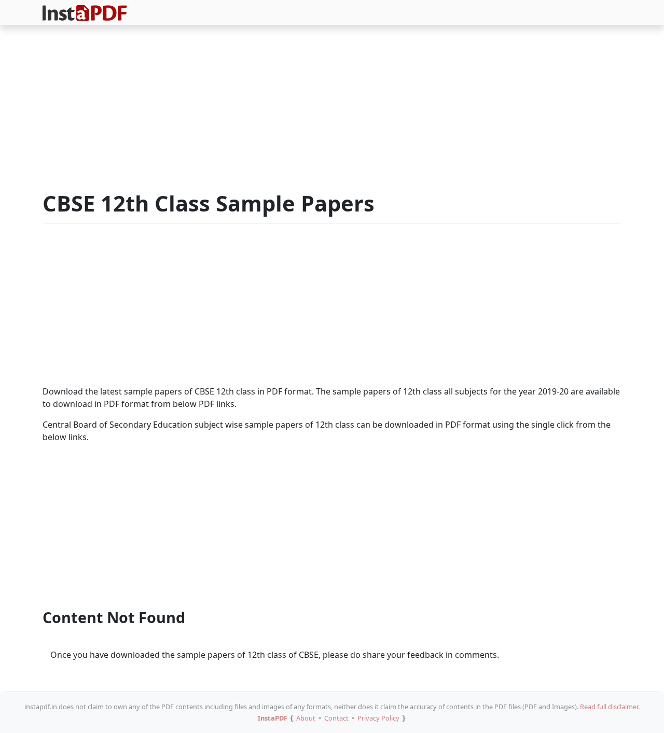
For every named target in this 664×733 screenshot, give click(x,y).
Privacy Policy (378, 718)
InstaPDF (272, 718)
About (305, 718)
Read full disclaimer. (610, 706)
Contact (336, 718)
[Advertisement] (332, 109)
